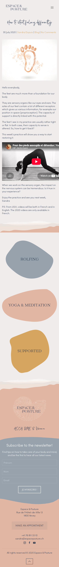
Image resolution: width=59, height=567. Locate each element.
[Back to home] (16, 7)
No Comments (48, 32)
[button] (52, 7)
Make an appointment (29, 525)
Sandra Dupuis (25, 32)
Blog (36, 32)
